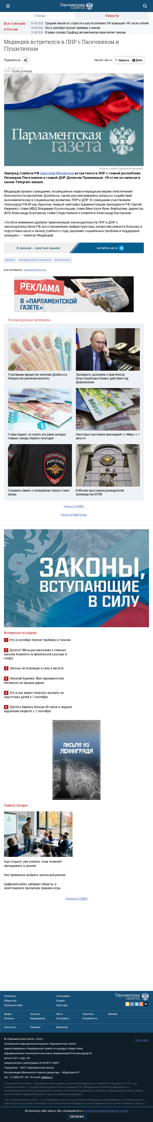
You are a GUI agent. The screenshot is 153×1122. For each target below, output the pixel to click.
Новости (112, 15)
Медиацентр (37, 1018)
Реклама (35, 1027)
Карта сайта (142, 1040)
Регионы (9, 1018)
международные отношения (35, 260)
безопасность (63, 260)
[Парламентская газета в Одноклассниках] (141, 1004)
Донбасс (10, 260)
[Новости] (122, 60)
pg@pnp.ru (47, 1077)
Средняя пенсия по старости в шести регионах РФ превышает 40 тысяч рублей (90, 23)
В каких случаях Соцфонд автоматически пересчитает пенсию (78, 32)
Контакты (10, 1027)
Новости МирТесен (74, 515)
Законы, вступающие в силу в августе (37, 668)
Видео (8, 1013)
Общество (10, 1000)
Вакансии (62, 1027)
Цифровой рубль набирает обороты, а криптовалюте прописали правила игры (32, 886)
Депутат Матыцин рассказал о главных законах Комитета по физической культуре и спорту (35, 654)
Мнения (113, 1013)
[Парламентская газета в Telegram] (137, 1004)
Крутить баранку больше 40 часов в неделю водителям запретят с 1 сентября (38, 709)
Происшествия (13, 1005)
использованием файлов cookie (106, 1110)
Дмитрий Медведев (57, 173)
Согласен (77, 1116)
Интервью (62, 1018)
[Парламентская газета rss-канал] (127, 1004)
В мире (60, 1000)
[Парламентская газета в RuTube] (146, 1004)
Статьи (39, 15)
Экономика (63, 996)
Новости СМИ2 (74, 506)
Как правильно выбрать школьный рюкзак (35, 875)
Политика (10, 996)
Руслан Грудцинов (22, 71)
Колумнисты (90, 1018)
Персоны (88, 1013)
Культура (62, 1005)
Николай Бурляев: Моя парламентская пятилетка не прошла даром (34, 680)
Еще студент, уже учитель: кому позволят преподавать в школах (33, 863)
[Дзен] (137, 60)
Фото (59, 1013)
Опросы (35, 1013)
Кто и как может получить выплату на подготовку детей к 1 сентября (34, 695)
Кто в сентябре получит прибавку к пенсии (65, 28)
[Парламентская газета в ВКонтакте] (132, 1004)
